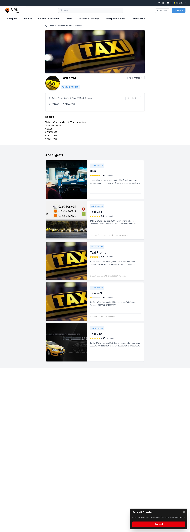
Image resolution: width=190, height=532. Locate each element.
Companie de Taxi (64, 26)
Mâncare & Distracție (89, 18)
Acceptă (159, 524)
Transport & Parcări (116, 18)
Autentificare (162, 10)
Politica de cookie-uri (176, 517)
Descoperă (12, 18)
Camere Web (138, 18)
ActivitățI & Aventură (48, 18)
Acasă (51, 26)
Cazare (69, 18)
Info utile (27, 18)
